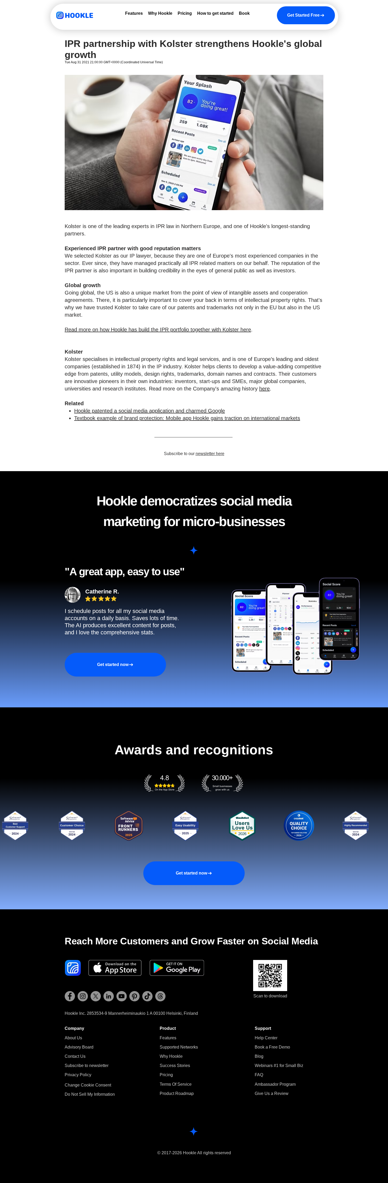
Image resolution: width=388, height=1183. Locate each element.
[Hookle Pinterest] (134, 996)
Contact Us (75, 1056)
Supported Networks (179, 1047)
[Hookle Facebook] (70, 996)
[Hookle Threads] (160, 996)
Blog (259, 1056)
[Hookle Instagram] (83, 996)
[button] (86, 1065)
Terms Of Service (176, 1084)
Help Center (266, 1038)
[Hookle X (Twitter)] (96, 996)
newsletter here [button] (210, 453)
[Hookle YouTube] (121, 996)
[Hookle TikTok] (147, 996)
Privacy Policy (78, 1075)
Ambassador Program (275, 1084)
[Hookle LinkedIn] (108, 996)
